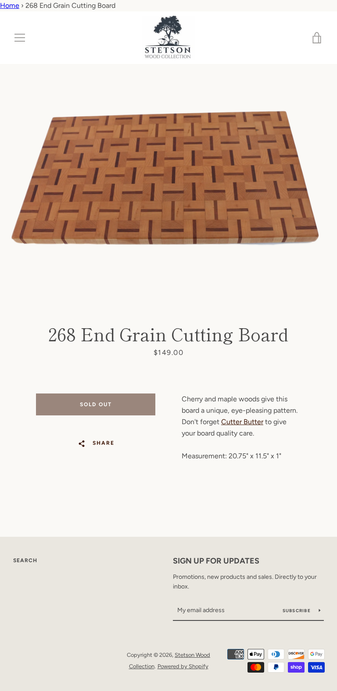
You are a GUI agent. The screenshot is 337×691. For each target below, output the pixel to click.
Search (25, 560)
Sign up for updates (216, 561)
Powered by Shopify (183, 666)
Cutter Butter (242, 422)
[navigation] (20, 38)
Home (9, 5)
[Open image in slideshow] (168, 176)
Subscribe (297, 610)
